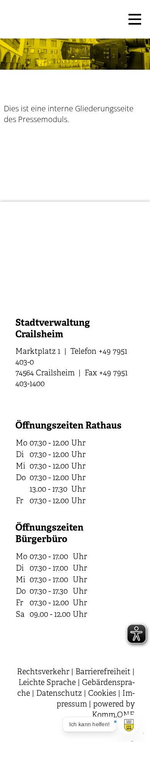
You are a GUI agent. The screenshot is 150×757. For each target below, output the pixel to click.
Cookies (102, 693)
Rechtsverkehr (43, 672)
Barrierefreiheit (102, 672)
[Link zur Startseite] (63, 19)
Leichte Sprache (47, 683)
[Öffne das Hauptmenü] (134, 19)
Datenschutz (59, 693)
